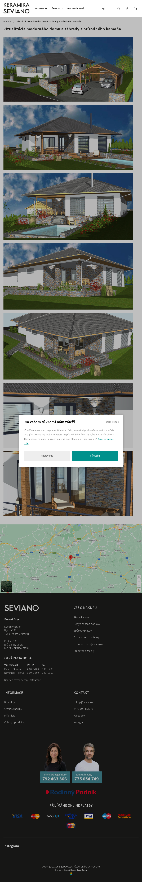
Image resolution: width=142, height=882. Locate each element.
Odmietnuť (112, 422)
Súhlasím (95, 456)
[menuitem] (42, 8)
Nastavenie (47, 456)
